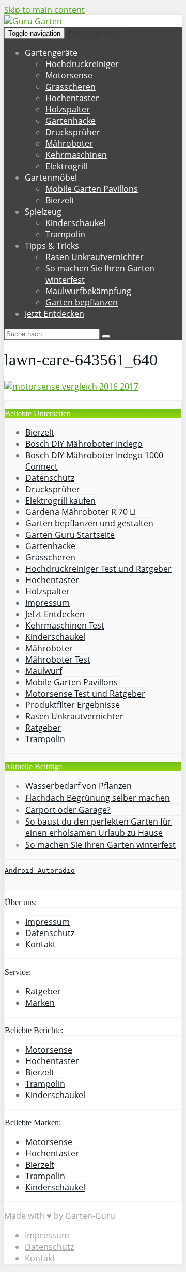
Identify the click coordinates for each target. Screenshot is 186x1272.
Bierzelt (59, 200)
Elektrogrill (66, 166)
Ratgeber (43, 727)
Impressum (47, 602)
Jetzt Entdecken (54, 313)
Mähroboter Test (57, 659)
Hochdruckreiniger (82, 64)
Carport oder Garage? (68, 809)
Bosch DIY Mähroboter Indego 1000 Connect (94, 460)
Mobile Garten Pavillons (91, 189)
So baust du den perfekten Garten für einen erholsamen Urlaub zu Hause (98, 827)
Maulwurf (43, 671)
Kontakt (40, 944)
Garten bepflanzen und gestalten (89, 523)
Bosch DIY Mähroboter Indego (84, 443)
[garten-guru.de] (33, 21)
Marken (40, 1002)
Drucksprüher (72, 132)
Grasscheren (70, 86)
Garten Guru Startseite (70, 534)
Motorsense (68, 75)
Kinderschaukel (75, 223)
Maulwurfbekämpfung (88, 291)
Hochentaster (72, 98)
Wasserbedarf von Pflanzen (78, 786)
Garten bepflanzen (81, 302)
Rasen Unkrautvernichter (94, 257)
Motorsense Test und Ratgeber (85, 693)
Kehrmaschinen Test (64, 625)
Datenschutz (49, 478)
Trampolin (65, 234)
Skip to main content (44, 9)
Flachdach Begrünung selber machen (97, 797)
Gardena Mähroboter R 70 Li (80, 512)
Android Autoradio (40, 870)
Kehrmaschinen (76, 154)
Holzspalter (67, 109)
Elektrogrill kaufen (60, 500)
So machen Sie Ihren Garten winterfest (100, 844)
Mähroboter (69, 143)
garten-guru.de (96, 32)
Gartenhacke (70, 120)
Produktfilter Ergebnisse (72, 705)
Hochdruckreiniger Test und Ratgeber (98, 568)
